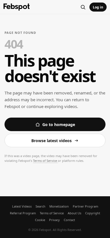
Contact (69, 220)
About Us (74, 213)
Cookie (40, 220)
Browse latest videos (51, 140)
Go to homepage (58, 124)
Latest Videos (22, 206)
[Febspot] (16, 7)
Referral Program (23, 213)
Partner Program (85, 206)
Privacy (54, 220)
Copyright (92, 213)
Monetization (59, 206)
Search (40, 206)
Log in (98, 7)
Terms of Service (45, 160)
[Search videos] (83, 7)
